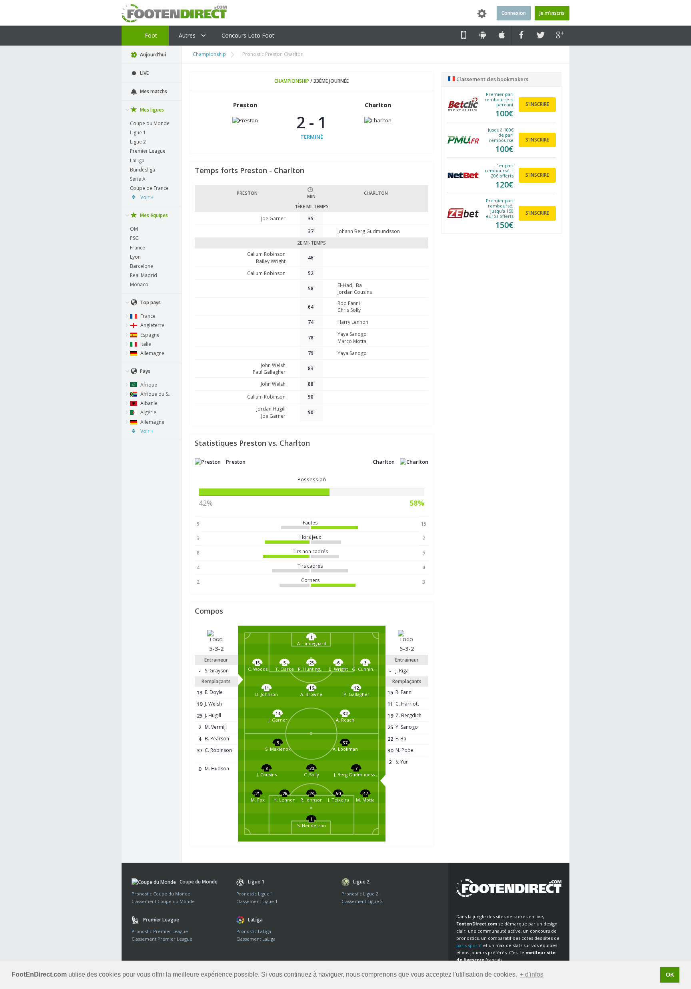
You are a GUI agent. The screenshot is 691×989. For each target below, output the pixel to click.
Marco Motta (352, 341)
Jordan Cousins (355, 292)
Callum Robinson (266, 254)
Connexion (513, 13)
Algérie (147, 412)
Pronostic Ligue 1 (254, 894)
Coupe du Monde (150, 123)
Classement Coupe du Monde (163, 901)
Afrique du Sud (156, 394)
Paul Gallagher (269, 372)
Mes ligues (151, 109)
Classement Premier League (162, 939)
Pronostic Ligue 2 (360, 894)
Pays (144, 371)
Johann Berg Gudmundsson (369, 231)
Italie (145, 344)
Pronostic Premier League (160, 931)
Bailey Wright (271, 261)
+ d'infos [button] (531, 974)
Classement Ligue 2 (362, 901)
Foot (150, 35)
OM (134, 228)
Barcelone (141, 266)
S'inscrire (537, 104)
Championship (209, 54)
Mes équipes (153, 215)
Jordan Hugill (271, 408)
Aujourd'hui (152, 54)
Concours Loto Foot (248, 35)
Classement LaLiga (256, 939)
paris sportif (469, 945)
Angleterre (151, 325)
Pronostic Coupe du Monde (161, 894)
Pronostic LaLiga (253, 931)
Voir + (146, 197)
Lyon (135, 256)
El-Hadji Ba (350, 285)
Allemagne (151, 353)
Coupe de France (149, 188)
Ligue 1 (138, 132)
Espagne (149, 334)
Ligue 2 (138, 141)
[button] (311, 645)
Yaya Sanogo (352, 334)
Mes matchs (153, 91)
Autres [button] (188, 35)
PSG (134, 238)
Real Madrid (143, 275)
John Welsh (273, 365)
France (137, 247)
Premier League (148, 151)
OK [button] (670, 974)
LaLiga (137, 160)
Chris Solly (349, 310)
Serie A (138, 178)
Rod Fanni (349, 303)
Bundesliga (142, 169)
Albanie (148, 403)
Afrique (148, 384)
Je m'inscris (552, 13)
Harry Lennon (353, 322)
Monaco (139, 284)
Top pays (150, 302)
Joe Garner (273, 218)
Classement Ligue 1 (257, 901)
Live (144, 73)
